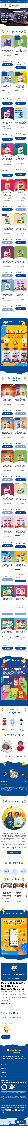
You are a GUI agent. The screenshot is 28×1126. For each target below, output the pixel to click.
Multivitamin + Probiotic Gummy (20, 193)
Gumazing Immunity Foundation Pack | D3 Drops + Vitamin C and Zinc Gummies (7, 432)
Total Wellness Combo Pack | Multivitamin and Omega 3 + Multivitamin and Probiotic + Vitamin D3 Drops (7, 465)
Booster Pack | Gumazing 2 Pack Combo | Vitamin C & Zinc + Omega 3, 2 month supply (21, 566)
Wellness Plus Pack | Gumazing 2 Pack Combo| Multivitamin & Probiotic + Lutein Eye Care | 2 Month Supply (20, 531)
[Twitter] (5, 1103)
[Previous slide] (2, 17)
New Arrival (12, 1)
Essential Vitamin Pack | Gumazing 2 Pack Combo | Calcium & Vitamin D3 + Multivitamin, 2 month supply (7, 600)
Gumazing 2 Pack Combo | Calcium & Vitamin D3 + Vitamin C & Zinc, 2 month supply (20, 600)
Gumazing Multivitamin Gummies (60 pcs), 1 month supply (20, 158)
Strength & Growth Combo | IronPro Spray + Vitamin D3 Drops (7, 399)
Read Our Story (14, 852)
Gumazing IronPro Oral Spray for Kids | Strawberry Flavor (7, 194)
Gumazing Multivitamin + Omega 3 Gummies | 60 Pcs (7, 228)
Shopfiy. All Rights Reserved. (20, 1107)
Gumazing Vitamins (9, 1107)
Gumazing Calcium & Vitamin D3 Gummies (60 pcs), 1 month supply (7, 294)
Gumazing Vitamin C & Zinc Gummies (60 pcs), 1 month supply (7, 158)
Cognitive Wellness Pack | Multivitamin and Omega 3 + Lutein (20, 432)
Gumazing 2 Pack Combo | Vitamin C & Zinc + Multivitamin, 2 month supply (20, 633)
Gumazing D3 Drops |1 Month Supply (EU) (7, 85)
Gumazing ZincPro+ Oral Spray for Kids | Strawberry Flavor (21, 50)
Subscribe (5, 1036)
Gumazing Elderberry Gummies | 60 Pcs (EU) (7, 122)
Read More (6, 901)
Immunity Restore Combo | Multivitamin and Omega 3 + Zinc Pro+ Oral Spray (20, 399)
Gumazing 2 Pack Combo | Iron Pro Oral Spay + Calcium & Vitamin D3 (7, 261)
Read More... (6, 1003)
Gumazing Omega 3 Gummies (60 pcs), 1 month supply (20, 86)
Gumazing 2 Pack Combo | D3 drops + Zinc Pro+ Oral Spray (21, 228)
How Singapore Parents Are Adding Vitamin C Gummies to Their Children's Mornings (6, 895)
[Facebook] (2, 1103)
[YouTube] (3, 1103)
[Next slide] (25, 17)
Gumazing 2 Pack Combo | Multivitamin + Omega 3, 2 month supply (7, 633)
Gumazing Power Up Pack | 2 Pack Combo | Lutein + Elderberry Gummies (7, 566)
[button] (2, 5)
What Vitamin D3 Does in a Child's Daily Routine (18, 894)
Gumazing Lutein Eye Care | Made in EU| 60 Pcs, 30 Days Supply (20, 122)
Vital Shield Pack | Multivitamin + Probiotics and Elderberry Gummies (21, 294)
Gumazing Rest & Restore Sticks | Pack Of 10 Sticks (7, 50)
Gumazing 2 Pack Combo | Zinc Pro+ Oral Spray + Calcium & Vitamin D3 (20, 261)
